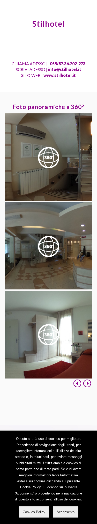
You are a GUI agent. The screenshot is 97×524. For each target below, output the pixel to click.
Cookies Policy (34, 512)
